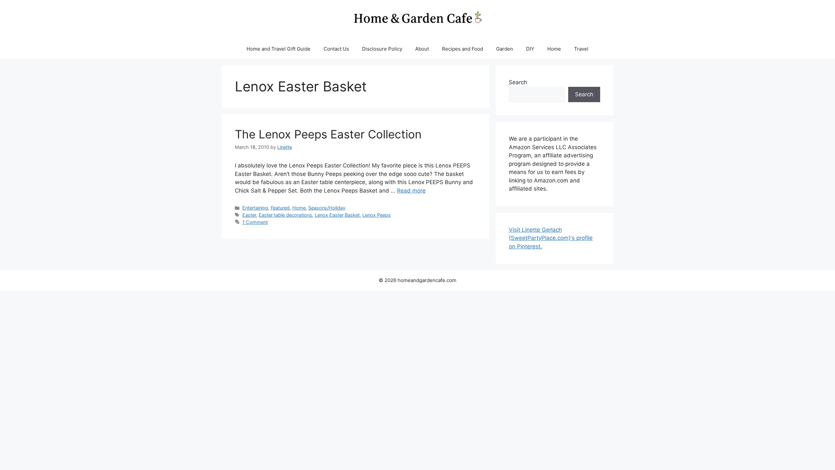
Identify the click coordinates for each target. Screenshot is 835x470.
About (422, 49)
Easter (249, 215)
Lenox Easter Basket (337, 215)
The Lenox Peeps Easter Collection (328, 134)
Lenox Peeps (376, 215)
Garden (504, 49)
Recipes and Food (462, 49)
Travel (581, 49)
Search (518, 82)
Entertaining (255, 208)
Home (554, 49)
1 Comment (255, 222)
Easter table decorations (285, 215)
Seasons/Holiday (326, 208)
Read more (411, 190)
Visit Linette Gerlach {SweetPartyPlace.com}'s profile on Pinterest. (551, 238)
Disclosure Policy (382, 49)
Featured (280, 208)
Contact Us (336, 49)
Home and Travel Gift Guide (279, 49)
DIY (530, 49)
